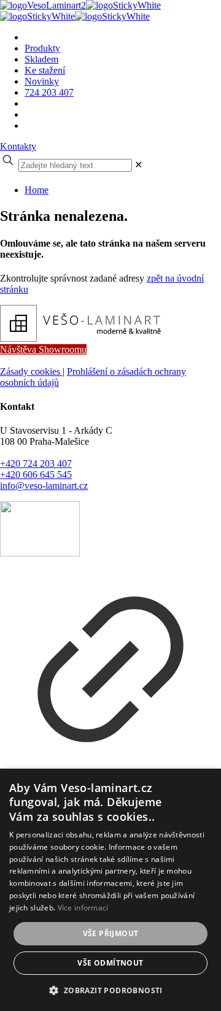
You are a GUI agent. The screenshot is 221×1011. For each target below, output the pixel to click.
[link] (138, 165)
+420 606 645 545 (36, 474)
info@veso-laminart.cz (44, 485)
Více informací (83, 907)
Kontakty (18, 146)
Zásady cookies (31, 371)
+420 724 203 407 (36, 463)
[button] (110, 990)
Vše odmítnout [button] (110, 963)
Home (36, 190)
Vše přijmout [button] (111, 933)
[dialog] (110, 890)
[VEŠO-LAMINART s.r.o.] (80, 10)
